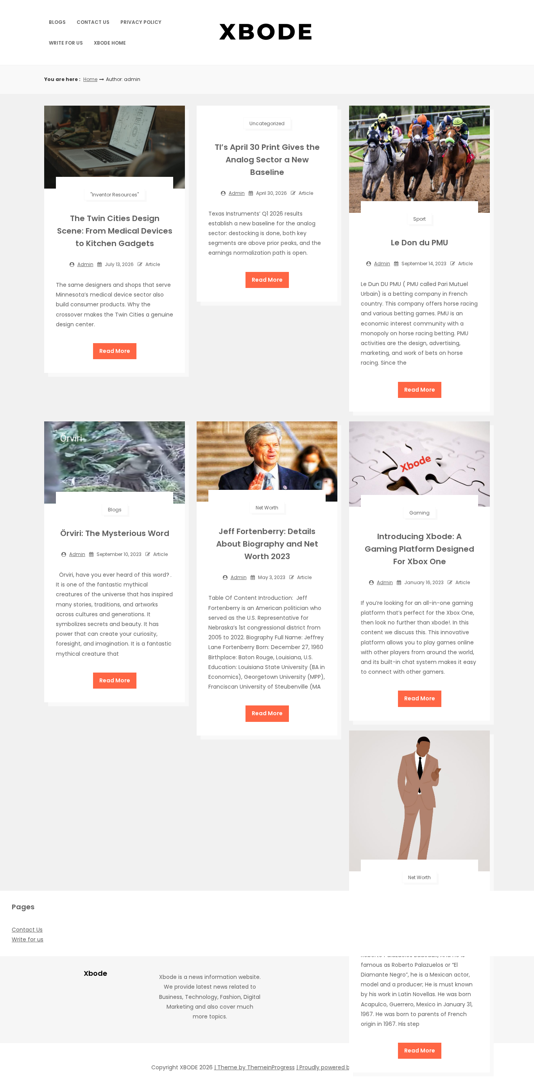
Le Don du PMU (419, 242)
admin (85, 264)
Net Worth (267, 507)
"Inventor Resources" (114, 194)
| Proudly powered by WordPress (339, 1067)
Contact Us (93, 22)
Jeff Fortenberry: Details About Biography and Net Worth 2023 (267, 544)
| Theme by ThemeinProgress (254, 1067)
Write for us (66, 43)
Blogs (57, 22)
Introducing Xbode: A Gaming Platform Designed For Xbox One (419, 549)
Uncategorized (267, 123)
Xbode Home (110, 43)
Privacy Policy (140, 22)
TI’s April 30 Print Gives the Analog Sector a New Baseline (267, 160)
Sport (419, 219)
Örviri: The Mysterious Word (114, 533)
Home (90, 79)
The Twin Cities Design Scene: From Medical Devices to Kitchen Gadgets (114, 231)
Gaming (419, 512)
